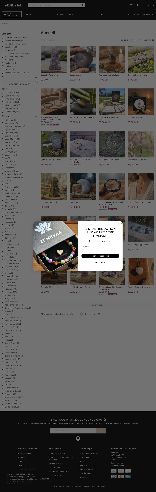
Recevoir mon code (100, 256)
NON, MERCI (100, 263)
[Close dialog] (120, 223)
